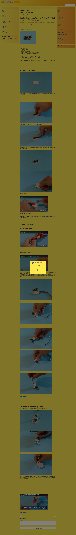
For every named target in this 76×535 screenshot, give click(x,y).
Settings (34, 269)
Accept (41, 269)
